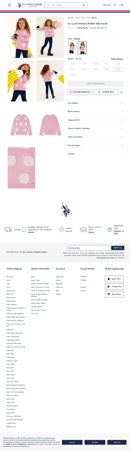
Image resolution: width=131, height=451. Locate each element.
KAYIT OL (118, 248)
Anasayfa (71, 18)
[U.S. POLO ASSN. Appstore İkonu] (115, 279)
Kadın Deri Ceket (12, 381)
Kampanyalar (10, 291)
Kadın (8, 280)
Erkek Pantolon (11, 301)
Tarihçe (58, 280)
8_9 (73, 69)
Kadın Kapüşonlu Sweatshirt (15, 385)
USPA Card (59, 287)
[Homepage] (30, 5)
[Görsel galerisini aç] (21, 38)
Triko (88, 18)
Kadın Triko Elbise (12, 395)
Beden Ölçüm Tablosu (38, 303)
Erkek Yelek (10, 354)
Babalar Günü (11, 426)
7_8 (118, 63)
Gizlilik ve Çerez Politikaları (40, 284)
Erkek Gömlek (10, 297)
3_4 (73, 63)
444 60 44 (34, 313)
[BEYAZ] (72, 47)
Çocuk (77, 18)
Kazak (94, 18)
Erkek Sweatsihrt (11, 304)
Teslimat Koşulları (36, 307)
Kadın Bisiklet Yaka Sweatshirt (16, 388)
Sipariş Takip (35, 280)
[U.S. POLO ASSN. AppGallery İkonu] (115, 294)
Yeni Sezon (10, 277)
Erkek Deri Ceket (11, 361)
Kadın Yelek (10, 378)
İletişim (33, 277)
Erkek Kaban (10, 357)
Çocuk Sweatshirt (12, 406)
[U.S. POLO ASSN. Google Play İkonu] (115, 286)
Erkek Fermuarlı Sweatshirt (15, 320)
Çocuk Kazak (10, 409)
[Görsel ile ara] (84, 5)
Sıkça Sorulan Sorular (38, 310)
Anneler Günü (11, 423)
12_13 (118, 69)
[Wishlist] (115, 5)
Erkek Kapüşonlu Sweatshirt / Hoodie (16, 309)
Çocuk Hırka (10, 413)
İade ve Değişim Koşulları (39, 300)
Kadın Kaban (10, 375)
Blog (57, 291)
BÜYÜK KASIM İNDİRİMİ (14, 420)
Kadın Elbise (10, 364)
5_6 (95, 63)
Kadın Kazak (10, 399)
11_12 (107, 69)
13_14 (73, 74)
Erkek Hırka (10, 330)
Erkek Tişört (10, 294)
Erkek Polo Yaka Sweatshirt (15, 313)
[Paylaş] (121, 92)
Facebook (83, 276)
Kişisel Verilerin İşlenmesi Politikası (39, 295)
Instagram (83, 280)
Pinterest (83, 287)
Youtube (83, 291)
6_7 (106, 63)
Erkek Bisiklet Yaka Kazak (14, 333)
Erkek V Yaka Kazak (12, 336)
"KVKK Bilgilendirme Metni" (105, 258)
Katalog (58, 294)
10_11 (95, 69)
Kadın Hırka (10, 402)
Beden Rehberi (117, 59)
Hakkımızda (59, 277)
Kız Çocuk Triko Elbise (13, 416)
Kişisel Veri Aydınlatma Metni (40, 291)
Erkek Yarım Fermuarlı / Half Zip (15, 325)
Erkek (8, 284)
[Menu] (9, 5)
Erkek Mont (10, 350)
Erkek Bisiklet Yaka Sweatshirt (15, 317)
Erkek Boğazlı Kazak (13, 340)
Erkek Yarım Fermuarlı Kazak (15, 347)
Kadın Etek (9, 368)
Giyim (83, 18)
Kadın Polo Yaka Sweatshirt (15, 392)
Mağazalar (59, 284)
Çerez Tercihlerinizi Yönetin (40, 287)
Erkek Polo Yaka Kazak (13, 343)
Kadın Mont (10, 371)
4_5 (84, 63)
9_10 (84, 69)
